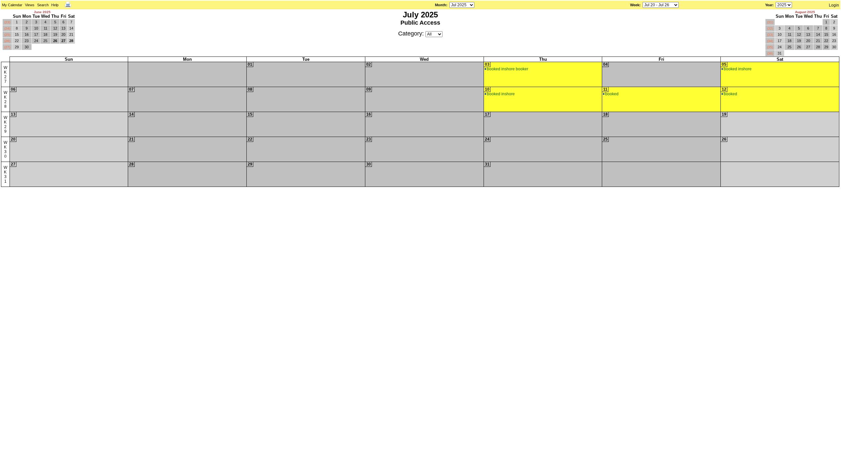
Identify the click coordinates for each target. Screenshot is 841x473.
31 (780, 53)
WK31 (5, 174)
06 (13, 89)
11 (45, 28)
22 (17, 41)
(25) (7, 34)
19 (55, 34)
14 (71, 28)
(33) (770, 34)
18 (45, 34)
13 (63, 28)
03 (487, 64)
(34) (770, 41)
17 (36, 34)
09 (368, 89)
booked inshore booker (507, 69)
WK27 (5, 74)
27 (63, 41)
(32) (770, 28)
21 (71, 34)
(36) (770, 53)
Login (834, 5)
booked (612, 94)
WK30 (5, 149)
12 (55, 28)
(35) (770, 47)
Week (634, 5)
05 (724, 64)
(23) (7, 22)
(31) (770, 22)
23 (27, 41)
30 (27, 47)
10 (36, 28)
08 (250, 89)
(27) (7, 47)
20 (63, 34)
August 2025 (805, 12)
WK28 (5, 99)
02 (368, 64)
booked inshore (738, 69)
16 (27, 34)
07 (131, 89)
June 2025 (42, 12)
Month (440, 5)
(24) (7, 28)
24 (36, 41)
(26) (7, 41)
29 (17, 47)
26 (55, 41)
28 (71, 41)
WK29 (5, 124)
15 (17, 34)
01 (250, 64)
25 (45, 41)
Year (768, 5)
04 (605, 64)
